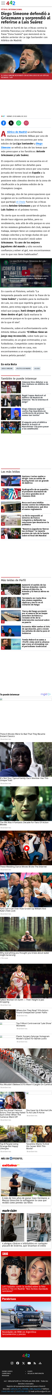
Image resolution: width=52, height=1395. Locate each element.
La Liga (37, 368)
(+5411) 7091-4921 (8, 1391)
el (20, 201)
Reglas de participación (36, 1373)
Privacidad (5, 1375)
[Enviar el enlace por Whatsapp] (18, 123)
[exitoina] (26, 1166)
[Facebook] (17, 1363)
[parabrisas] (26, 1300)
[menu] (3, 3)
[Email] (26, 123)
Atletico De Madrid (23, 368)
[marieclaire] (26, 1211)
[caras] (26, 1254)
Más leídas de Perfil (13, 580)
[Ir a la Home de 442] (10, 4)
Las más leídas (10, 471)
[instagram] (12, 1363)
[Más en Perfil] (16, 1158)
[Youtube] (29, 1363)
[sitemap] (40, 1363)
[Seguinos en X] (23, 1363)
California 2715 (15, 1389)
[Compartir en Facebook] (3, 123)
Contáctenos (6, 1373)
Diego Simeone (7, 368)
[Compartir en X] (11, 123)
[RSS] (35, 1363)
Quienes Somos (7, 1371)
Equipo (30, 1371)
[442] (26, 1356)
